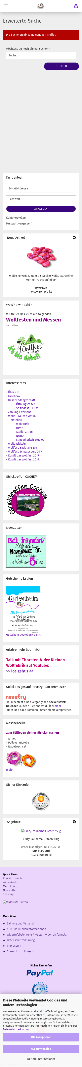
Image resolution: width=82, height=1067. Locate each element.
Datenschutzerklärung (16, 1029)
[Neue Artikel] (74, 238)
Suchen (61, 66)
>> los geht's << (19, 671)
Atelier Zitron (24, 432)
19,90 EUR (41, 287)
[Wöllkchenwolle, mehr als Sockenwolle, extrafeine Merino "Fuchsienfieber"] (41, 257)
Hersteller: (15, 420)
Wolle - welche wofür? (22, 416)
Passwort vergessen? (19, 223)
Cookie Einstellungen (20, 951)
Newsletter (10, 890)
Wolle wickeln (17, 443)
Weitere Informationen (41, 1059)
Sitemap (8, 894)
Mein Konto (10, 886)
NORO (20, 435)
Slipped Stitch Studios (30, 439)
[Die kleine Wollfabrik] (41, 6)
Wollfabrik (22, 424)
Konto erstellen (16, 217)
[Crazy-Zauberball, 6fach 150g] (41, 831)
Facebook (14, 396)
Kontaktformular (13, 878)
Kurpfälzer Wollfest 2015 (23, 455)
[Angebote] (74, 822)
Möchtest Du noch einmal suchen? (28, 48)
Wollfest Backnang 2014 (23, 447)
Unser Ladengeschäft (21, 400)
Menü (6, 6)
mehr (58, 706)
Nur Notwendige (41, 1049)
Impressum (14, 945)
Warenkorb (10, 882)
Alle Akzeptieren (41, 1037)
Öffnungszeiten (25, 404)
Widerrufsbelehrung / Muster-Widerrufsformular (37, 934)
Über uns (14, 392)
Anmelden (41, 208)
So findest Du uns (27, 408)
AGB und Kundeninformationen (26, 929)
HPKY (19, 428)
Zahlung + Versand (19, 412)
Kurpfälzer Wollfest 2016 (23, 459)
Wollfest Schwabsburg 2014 (25, 451)
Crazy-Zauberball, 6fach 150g (41, 839)
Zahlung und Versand (20, 923)
